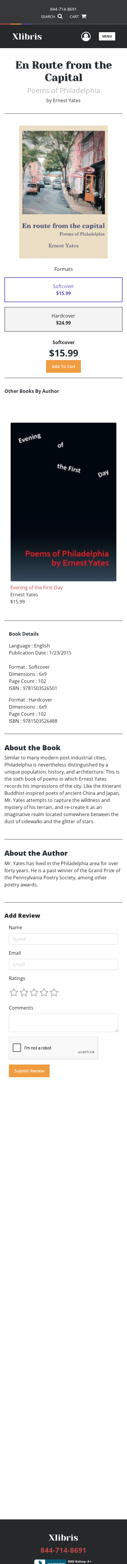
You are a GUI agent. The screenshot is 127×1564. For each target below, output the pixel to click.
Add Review (22, 915)
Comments (21, 1008)
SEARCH (48, 16)
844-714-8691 (63, 9)
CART (75, 16)
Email (15, 953)
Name (15, 927)
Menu (107, 36)
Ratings (17, 978)
